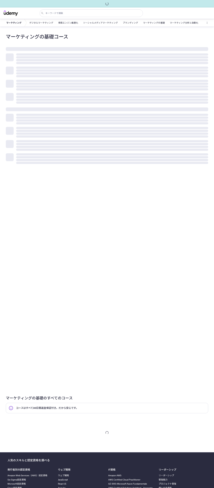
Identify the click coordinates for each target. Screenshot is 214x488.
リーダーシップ (166, 475)
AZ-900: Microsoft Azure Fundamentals (127, 483)
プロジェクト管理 (167, 483)
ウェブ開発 (63, 475)
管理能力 (163, 479)
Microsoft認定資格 (17, 483)
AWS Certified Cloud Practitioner (124, 479)
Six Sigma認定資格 (17, 479)
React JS (62, 483)
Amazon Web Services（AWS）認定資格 (27, 475)
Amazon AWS (114, 475)
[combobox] (92, 13)
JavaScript (63, 479)
